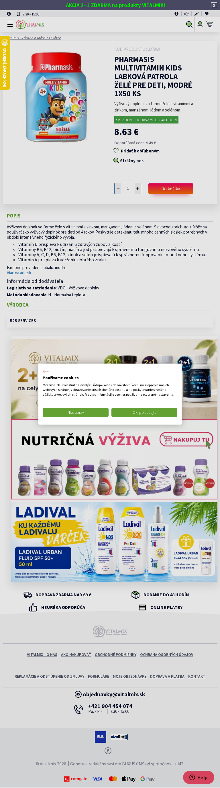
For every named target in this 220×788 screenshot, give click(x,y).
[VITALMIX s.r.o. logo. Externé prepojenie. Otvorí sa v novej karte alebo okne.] (46, 371)
